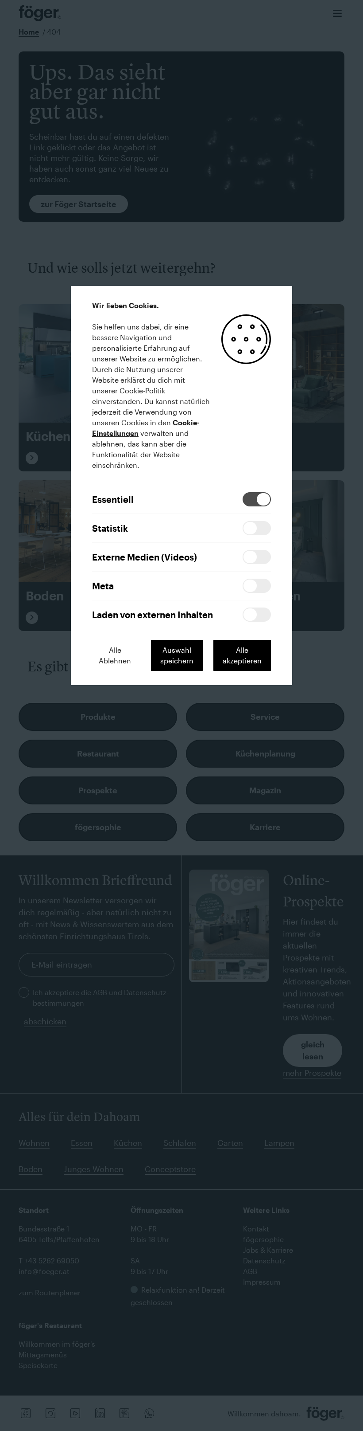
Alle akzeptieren (242, 655)
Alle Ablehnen (115, 655)
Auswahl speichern (176, 655)
